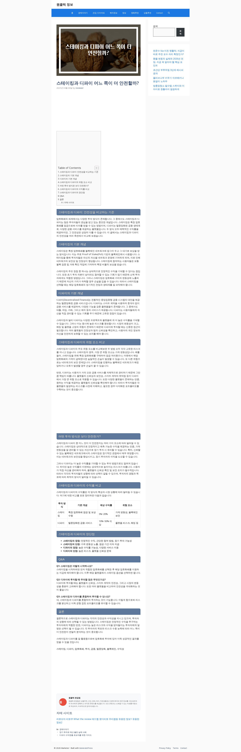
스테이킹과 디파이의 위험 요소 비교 (76, 182)
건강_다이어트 (99, 13)
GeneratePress (86, 748)
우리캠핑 (113, 718)
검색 (155, 26)
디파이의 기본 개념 (68, 178)
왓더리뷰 (103, 718)
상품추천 (147, 13)
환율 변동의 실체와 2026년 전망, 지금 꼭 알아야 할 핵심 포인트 (168, 62)
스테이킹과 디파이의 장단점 (72, 192)
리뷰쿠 (69, 718)
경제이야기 (83, 13)
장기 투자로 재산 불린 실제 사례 (72, 732)
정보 (124, 13)
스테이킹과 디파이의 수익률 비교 (74, 189)
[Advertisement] (98, 109)
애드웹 (95, 718)
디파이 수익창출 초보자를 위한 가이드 (75, 735)
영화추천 (135, 13)
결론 (62, 199)
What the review (82, 718)
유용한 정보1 (125, 718)
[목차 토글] (95, 168)
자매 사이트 (69, 202)
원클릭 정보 (64, 4)
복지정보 (113, 13)
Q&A (62, 196)
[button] (168, 13)
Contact (159, 13)
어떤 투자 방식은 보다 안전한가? (74, 185)
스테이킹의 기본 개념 (69, 175)
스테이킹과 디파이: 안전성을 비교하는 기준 (79, 171)
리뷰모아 (61, 718)
